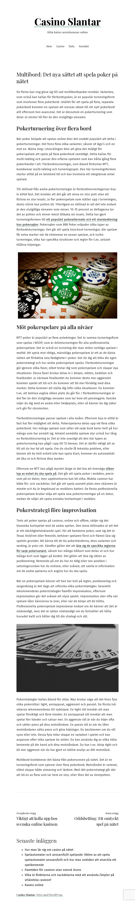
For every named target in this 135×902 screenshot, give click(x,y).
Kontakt (84, 46)
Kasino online (34, 885)
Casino (60, 46)
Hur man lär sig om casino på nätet (49, 850)
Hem (49, 46)
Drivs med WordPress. (49, 895)
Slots (72, 46)
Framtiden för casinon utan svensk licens (53, 870)
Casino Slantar (67, 21)
